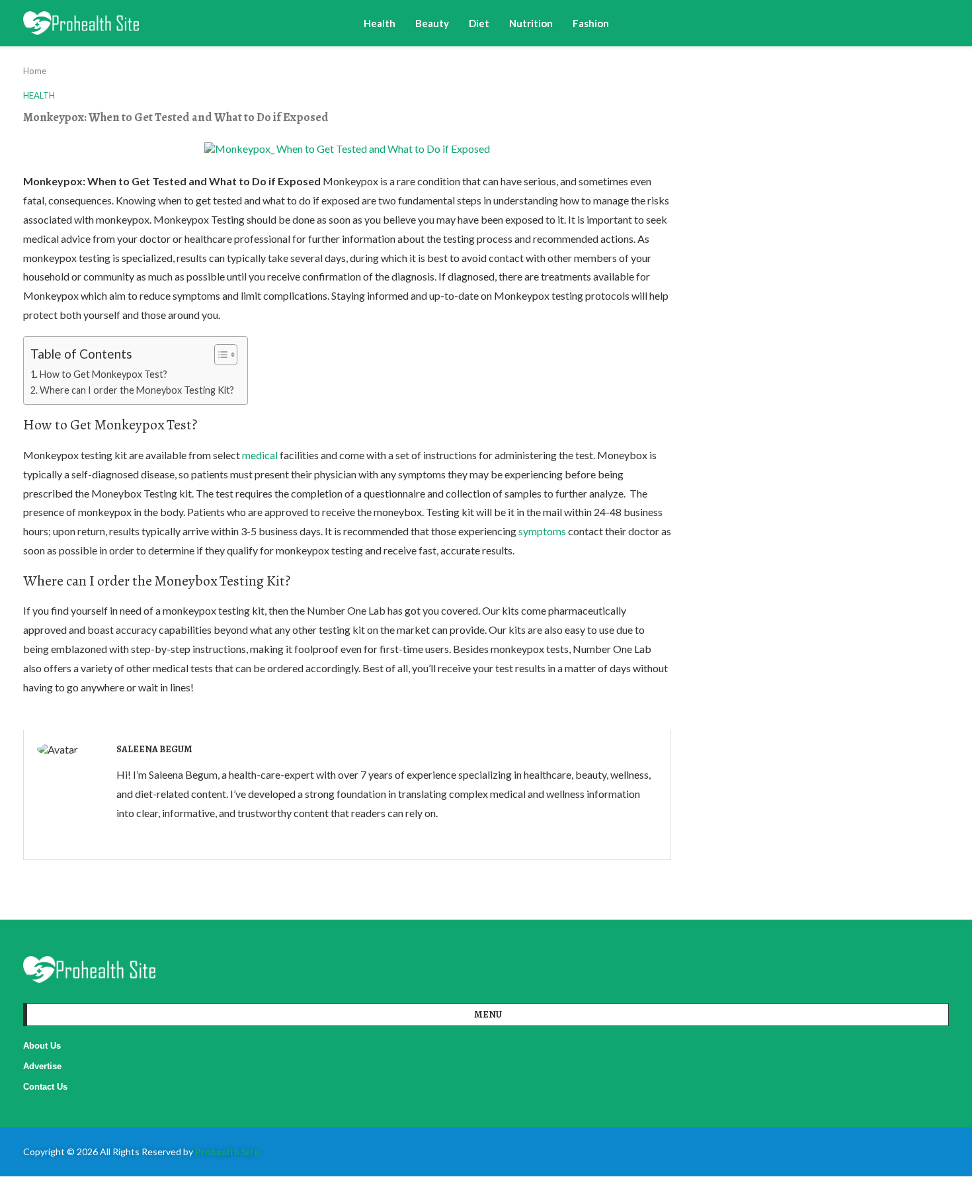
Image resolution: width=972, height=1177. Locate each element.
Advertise (42, 1066)
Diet (479, 23)
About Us (42, 1045)
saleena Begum (154, 749)
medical (260, 455)
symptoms (542, 531)
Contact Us (45, 1086)
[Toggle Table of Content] (219, 354)
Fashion (591, 23)
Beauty (432, 23)
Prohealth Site (227, 1151)
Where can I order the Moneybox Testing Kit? (137, 390)
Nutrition (531, 23)
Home (34, 70)
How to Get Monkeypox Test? (103, 374)
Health (379, 23)
